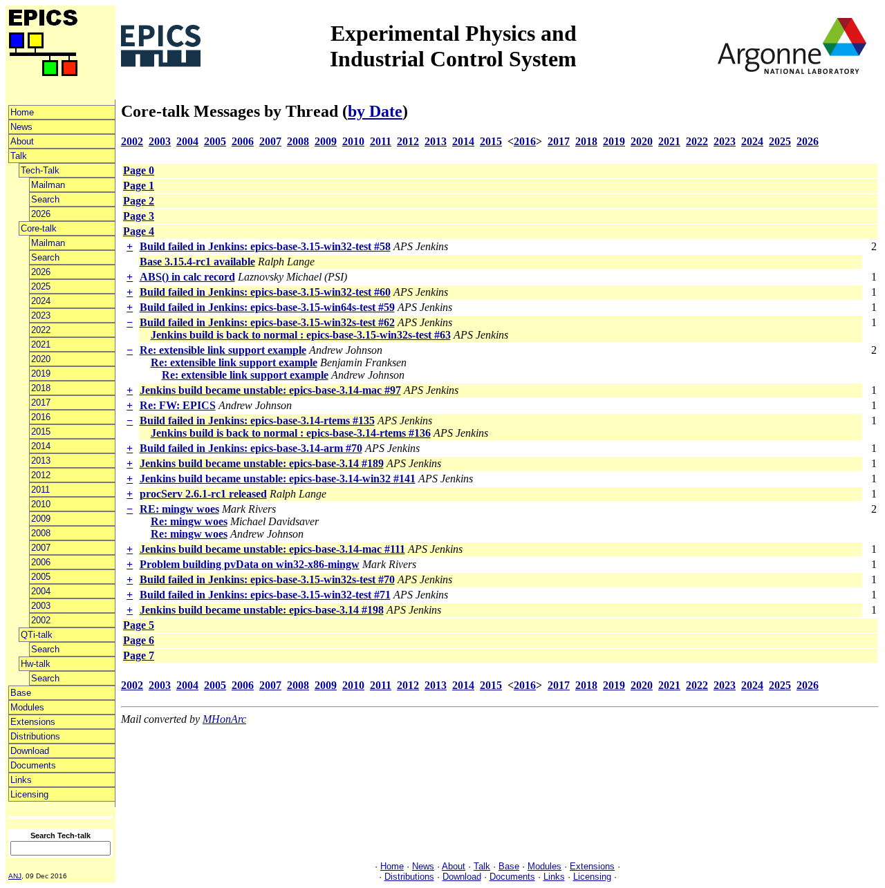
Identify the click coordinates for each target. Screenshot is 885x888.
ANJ (14, 876)
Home (22, 112)
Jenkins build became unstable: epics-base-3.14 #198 (262, 610)
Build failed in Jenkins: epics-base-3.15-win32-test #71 (265, 595)
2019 (40, 373)
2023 (40, 315)
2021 (40, 344)
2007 (40, 547)
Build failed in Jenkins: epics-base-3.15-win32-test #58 (265, 246)
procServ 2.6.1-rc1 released (203, 494)
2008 (40, 533)
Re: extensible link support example (223, 350)
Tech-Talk (40, 170)
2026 (40, 214)
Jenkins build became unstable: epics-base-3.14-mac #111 (272, 549)
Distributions (35, 736)
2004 (40, 591)
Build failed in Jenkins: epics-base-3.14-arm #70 (251, 448)
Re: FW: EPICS (178, 405)
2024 (40, 301)
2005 (40, 576)
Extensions (32, 722)
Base (20, 693)
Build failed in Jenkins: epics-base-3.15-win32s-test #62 (267, 322)
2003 (40, 606)
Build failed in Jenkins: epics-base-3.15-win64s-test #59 (267, 307)
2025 (40, 286)
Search (45, 199)
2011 (40, 489)
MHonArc (224, 719)
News (21, 127)
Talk (18, 156)
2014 (40, 446)
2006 (40, 562)
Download (29, 751)
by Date (375, 111)
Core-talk (39, 228)
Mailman (48, 185)
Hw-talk (35, 664)
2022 (40, 330)
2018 (40, 388)
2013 (40, 460)
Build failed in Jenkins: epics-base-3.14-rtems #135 (257, 420)
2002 (40, 620)
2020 (40, 359)
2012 (40, 475)
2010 (40, 504)
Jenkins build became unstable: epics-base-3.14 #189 (262, 463)
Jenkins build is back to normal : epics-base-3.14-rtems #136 (291, 433)
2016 (40, 417)
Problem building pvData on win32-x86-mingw (250, 564)
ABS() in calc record (187, 277)
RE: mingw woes (179, 509)
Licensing (29, 794)
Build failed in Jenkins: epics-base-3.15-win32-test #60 (265, 292)
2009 (40, 518)
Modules (27, 707)
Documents (33, 765)
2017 (40, 402)
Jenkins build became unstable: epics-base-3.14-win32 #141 (278, 478)
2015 (40, 431)
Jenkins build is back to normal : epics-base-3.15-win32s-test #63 (301, 335)
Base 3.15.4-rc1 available (197, 261)
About (22, 141)
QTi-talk (37, 635)
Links (21, 780)
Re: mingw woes (189, 521)
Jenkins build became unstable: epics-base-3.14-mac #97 (270, 390)
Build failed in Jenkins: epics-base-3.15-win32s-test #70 (267, 579)
